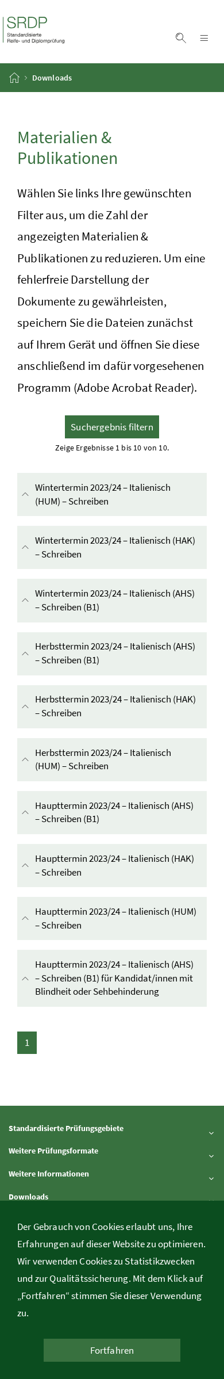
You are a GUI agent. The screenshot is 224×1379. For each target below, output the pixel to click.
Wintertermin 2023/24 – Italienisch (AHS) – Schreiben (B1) (115, 600)
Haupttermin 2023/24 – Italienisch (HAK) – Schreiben (114, 865)
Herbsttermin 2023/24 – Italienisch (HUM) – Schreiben (107, 759)
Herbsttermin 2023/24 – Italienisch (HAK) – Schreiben (115, 706)
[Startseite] (15, 77)
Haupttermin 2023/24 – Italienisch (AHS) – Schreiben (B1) (114, 812)
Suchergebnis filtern (112, 427)
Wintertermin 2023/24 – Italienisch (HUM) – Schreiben (107, 494)
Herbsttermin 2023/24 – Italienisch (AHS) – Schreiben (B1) (115, 653)
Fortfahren (112, 1350)
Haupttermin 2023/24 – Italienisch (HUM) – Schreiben (115, 918)
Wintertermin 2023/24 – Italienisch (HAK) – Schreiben (115, 547)
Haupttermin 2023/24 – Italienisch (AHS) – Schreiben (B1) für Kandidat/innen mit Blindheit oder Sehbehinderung (121, 978)
